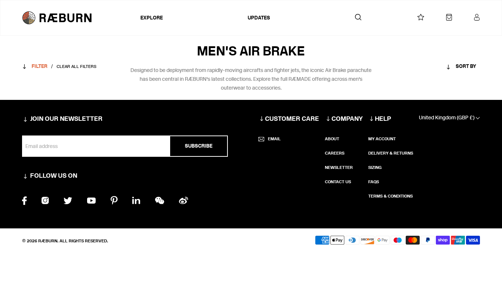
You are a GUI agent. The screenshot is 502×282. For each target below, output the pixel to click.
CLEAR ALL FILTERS (76, 66)
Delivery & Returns (390, 153)
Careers (334, 153)
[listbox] (447, 67)
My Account (382, 138)
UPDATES (259, 18)
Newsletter (339, 167)
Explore (151, 18)
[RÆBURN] (79, 17)
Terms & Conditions (390, 196)
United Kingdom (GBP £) (447, 118)
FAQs (373, 181)
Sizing (374, 167)
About (332, 138)
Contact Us (338, 181)
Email (274, 138)
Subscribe (198, 146)
